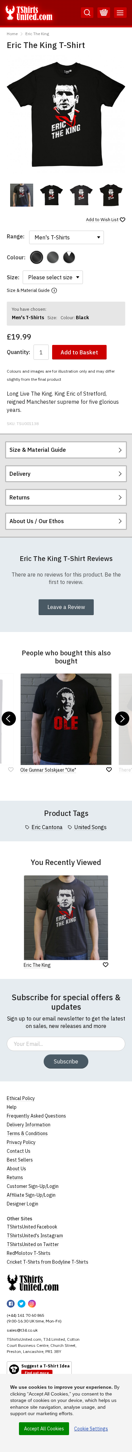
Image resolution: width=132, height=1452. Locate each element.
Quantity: (18, 352)
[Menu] (120, 12)
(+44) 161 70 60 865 (25, 1315)
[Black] (36, 257)
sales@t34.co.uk (22, 1330)
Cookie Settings (91, 1429)
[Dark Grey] (52, 257)
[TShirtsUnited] (33, 1282)
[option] (22, 195)
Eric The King (37, 33)
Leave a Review (66, 607)
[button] (9, 718)
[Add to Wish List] (105, 964)
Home (12, 33)
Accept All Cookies (44, 1429)
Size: (13, 277)
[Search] (87, 12)
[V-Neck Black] (69, 257)
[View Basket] (103, 12)
